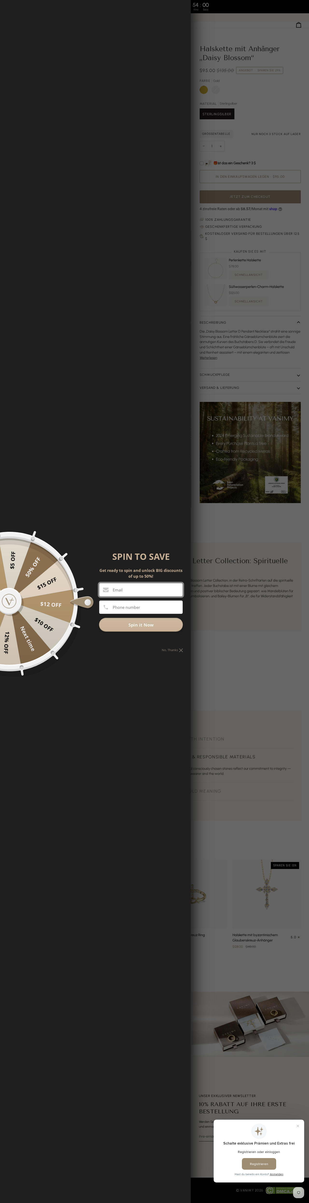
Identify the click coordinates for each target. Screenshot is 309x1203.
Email (118, 590)
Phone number (126, 607)
